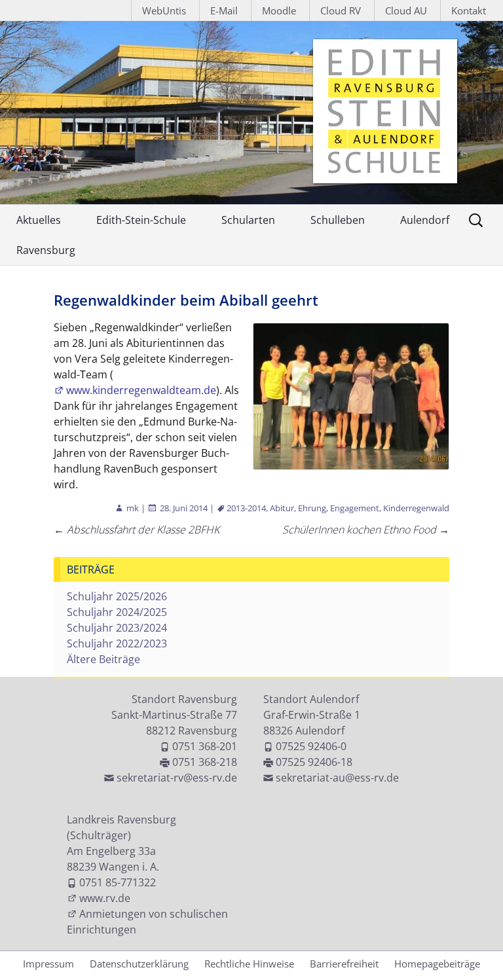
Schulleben (337, 220)
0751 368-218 (204, 762)
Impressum (48, 963)
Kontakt (468, 10)
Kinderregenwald (416, 508)
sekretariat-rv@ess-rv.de (177, 777)
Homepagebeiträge (437, 963)
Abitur (282, 508)
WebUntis (164, 10)
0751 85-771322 (117, 882)
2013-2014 (246, 508)
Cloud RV (340, 10)
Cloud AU (406, 10)
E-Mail (224, 10)
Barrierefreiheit (344, 963)
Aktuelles (38, 220)
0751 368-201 (204, 746)
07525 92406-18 (314, 762)
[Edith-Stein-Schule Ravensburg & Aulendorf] (251, 112)
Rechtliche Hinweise (249, 963)
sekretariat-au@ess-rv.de (337, 777)
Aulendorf (424, 220)
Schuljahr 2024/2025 (117, 612)
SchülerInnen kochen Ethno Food (365, 529)
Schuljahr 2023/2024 (117, 628)
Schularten (248, 220)
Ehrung (312, 508)
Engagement (354, 508)
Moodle (279, 10)
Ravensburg (45, 250)
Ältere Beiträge (103, 659)
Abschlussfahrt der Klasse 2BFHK (136, 529)
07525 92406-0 (311, 746)
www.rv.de (104, 898)
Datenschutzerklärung (139, 963)
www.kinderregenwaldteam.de (141, 390)
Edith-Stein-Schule (141, 220)
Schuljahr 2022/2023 (117, 643)
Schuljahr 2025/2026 (117, 596)
